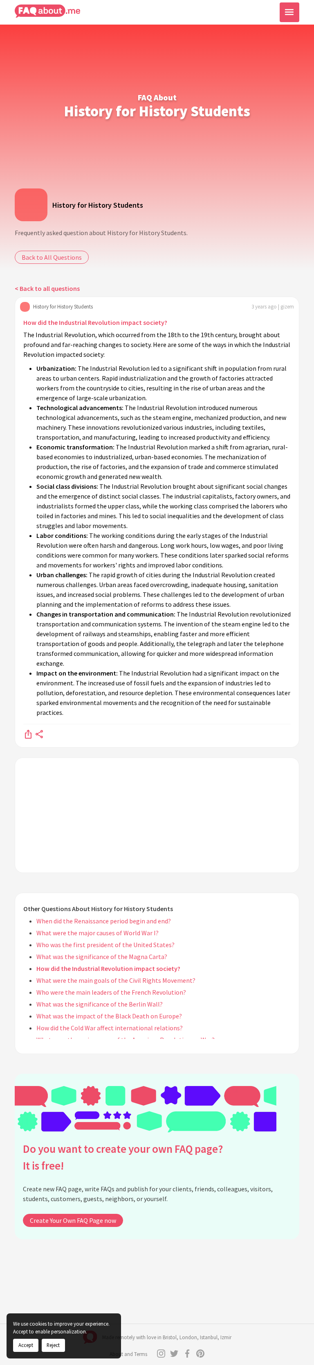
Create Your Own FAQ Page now (73, 1220)
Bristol (170, 1337)
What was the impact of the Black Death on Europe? (109, 1016)
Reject (53, 1345)
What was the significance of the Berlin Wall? (99, 1004)
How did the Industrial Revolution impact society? (95, 322)
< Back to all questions (47, 288)
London (188, 1337)
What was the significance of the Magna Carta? (101, 956)
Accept (25, 1345)
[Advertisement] (157, 815)
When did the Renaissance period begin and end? (103, 921)
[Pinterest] (200, 1353)
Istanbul (209, 1337)
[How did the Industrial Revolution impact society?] (28, 733)
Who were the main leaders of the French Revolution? (111, 992)
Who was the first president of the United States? (105, 945)
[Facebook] (187, 1353)
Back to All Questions (52, 257)
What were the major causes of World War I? (97, 933)
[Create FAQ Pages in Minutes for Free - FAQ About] (47, 11)
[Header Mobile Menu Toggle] (289, 12)
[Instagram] (161, 1353)
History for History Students (97, 205)
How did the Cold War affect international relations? (109, 1028)
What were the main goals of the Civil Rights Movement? (115, 980)
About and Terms (128, 1354)
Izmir (225, 1337)
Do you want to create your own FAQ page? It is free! (123, 1157)
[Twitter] (174, 1353)
